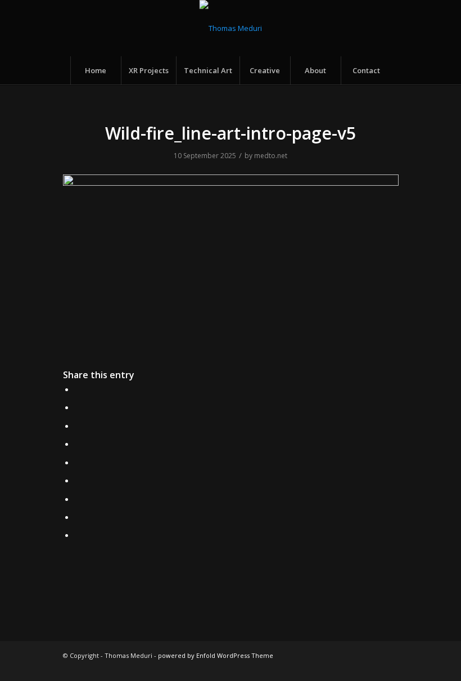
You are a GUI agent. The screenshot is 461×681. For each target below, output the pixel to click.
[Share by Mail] (78, 534)
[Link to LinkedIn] (356, 666)
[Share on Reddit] (78, 516)
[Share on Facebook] (78, 389)
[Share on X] (78, 407)
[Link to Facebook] (322, 666)
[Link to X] (289, 666)
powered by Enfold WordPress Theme (215, 655)
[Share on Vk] (78, 498)
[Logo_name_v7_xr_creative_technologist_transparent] (231, 28)
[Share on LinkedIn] (78, 462)
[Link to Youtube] (390, 666)
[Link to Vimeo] (373, 666)
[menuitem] (95, 70)
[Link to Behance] (339, 666)
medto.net (270, 155)
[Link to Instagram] (305, 666)
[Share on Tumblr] (78, 480)
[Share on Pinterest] (78, 443)
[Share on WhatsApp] (78, 425)
